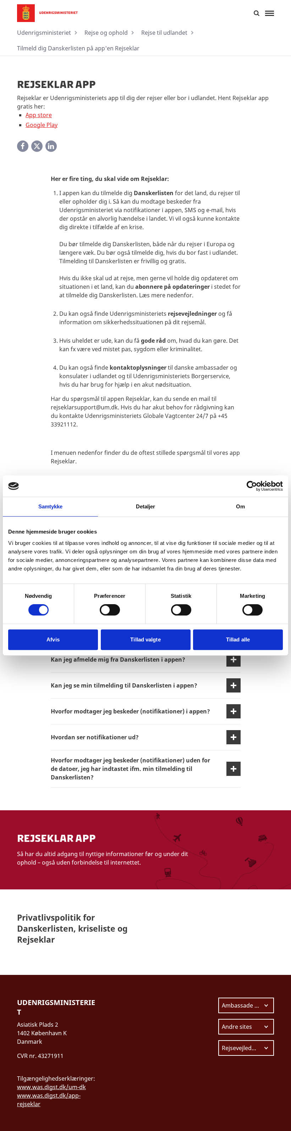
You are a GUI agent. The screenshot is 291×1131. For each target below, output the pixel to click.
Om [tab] (240, 506)
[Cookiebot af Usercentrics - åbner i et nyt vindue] (252, 486)
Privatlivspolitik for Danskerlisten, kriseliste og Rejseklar (72, 928)
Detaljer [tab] (145, 506)
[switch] (110, 610)
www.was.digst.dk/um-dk (51, 1087)
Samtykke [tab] (50, 506)
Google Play (41, 125)
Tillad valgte (145, 639)
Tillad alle (238, 639)
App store (39, 115)
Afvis (53, 639)
